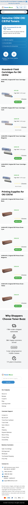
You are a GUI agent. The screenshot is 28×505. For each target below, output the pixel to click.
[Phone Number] (17, 7)
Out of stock (18, 130)
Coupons (4, 398)
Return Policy (5, 435)
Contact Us (5, 415)
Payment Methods (7, 432)
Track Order (5, 422)
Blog (3, 401)
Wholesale (4, 454)
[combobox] (14, 12)
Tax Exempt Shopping (8, 456)
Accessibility (5, 440)
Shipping (4, 430)
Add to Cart (18, 101)
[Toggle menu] (24, 7)
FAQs (3, 427)
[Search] (25, 12)
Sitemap (4, 406)
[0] (21, 7)
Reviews (4, 396)
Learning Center (6, 403)
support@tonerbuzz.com (10, 480)
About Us (4, 394)
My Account (5, 417)
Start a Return (5, 425)
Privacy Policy (5, 437)
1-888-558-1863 (8, 474)
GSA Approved (5, 451)
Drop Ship (4, 458)
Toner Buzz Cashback (7, 420)
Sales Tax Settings (7, 449)
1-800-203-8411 (8, 471)
